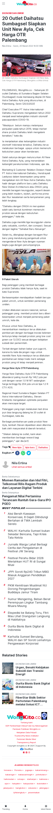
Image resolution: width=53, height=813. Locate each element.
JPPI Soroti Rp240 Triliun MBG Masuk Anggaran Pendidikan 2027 (28, 575)
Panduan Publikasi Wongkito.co (26, 729)
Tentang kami (26, 722)
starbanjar (31, 779)
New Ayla (16, 447)
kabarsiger (10, 774)
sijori (7, 783)
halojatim (16, 783)
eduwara (32, 788)
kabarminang (41, 770)
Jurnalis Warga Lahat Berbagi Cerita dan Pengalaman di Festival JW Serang (27, 548)
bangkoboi (20, 788)
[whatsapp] (23, 453)
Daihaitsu (43, 447)
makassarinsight (25, 774)
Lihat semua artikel (22, 466)
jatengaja (43, 788)
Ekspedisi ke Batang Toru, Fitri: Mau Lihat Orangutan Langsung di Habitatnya (29, 616)
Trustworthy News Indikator (26, 736)
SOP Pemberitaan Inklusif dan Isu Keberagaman (27, 726)
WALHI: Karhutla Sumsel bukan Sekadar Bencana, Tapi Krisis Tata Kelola (29, 534)
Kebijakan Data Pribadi (26, 732)
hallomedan (9, 779)
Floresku (18, 770)
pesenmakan (34, 792)
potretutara (41, 774)
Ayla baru (30, 447)
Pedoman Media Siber (26, 739)
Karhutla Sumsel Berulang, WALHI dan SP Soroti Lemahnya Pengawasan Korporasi (29, 640)
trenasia (7, 770)
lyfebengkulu (19, 792)
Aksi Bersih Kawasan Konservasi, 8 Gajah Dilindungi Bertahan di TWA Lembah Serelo (28, 519)
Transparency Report (26, 742)
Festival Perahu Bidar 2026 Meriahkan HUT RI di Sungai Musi (26, 561)
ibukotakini (41, 783)
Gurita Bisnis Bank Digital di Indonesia (33, 685)
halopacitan (28, 783)
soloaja (20, 779)
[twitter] (28, 453)
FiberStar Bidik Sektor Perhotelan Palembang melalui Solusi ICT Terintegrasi (31, 701)
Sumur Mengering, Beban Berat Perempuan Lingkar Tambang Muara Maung (29, 602)
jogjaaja (28, 770)
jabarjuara (7, 788)
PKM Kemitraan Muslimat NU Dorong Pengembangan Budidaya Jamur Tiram (27, 589)
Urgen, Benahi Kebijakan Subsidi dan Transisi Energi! (32, 671)
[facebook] (17, 453)
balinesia (43, 779)
